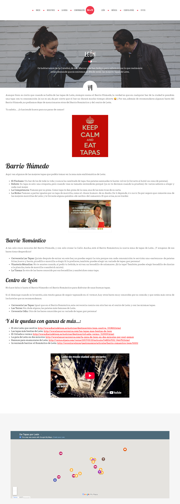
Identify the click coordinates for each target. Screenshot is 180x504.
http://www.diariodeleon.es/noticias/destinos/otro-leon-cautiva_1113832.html (79, 328)
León (103, 10)
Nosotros (51, 10)
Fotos (143, 10)
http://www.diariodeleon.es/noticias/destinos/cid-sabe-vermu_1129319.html (73, 334)
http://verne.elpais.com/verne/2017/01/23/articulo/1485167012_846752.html (89, 340)
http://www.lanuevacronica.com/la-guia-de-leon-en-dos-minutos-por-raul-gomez (90, 337)
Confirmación (79, 10)
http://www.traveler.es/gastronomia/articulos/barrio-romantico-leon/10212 (97, 343)
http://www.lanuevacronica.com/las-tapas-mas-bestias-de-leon (78, 331)
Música (114, 10)
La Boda (64, 10)
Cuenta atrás (129, 10)
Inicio (38, 10)
